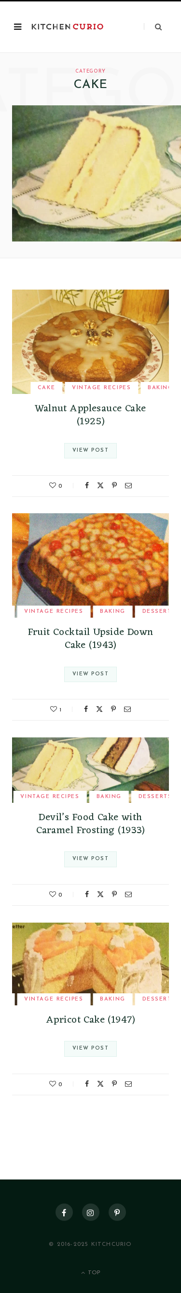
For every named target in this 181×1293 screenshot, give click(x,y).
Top (93, 1273)
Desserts (155, 796)
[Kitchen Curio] (67, 27)
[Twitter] (100, 485)
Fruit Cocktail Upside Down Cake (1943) (90, 638)
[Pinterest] (114, 485)
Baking (160, 388)
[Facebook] (87, 485)
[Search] (153, 26)
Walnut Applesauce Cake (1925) (90, 415)
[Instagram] (90, 1212)
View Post (90, 450)
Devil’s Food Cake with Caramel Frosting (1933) (90, 824)
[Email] (128, 485)
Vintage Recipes (101, 388)
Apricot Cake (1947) (90, 1020)
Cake (46, 388)
